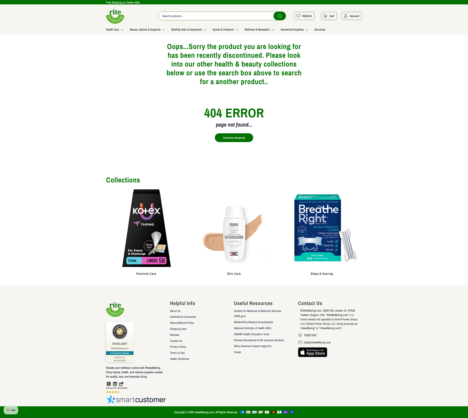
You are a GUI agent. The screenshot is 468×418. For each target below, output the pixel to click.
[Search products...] (279, 16)
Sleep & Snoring (322, 274)
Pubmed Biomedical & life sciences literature (259, 340)
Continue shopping (234, 138)
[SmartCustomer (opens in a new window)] (136, 400)
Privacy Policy (178, 347)
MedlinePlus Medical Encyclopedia (253, 322)
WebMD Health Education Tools (251, 334)
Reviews (174, 335)
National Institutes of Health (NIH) (252, 328)
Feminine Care (146, 274)
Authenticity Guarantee (183, 317)
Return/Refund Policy (182, 323)
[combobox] (222, 16)
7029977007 (310, 335)
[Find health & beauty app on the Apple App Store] (312, 353)
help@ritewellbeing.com (317, 342)
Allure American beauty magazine (252, 346)
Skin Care (234, 274)
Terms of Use (177, 353)
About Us (175, 311)
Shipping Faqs (178, 329)
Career (237, 352)
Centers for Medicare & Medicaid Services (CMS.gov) (257, 313)
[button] (118, 30)
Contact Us (176, 341)
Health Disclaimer (179, 359)
